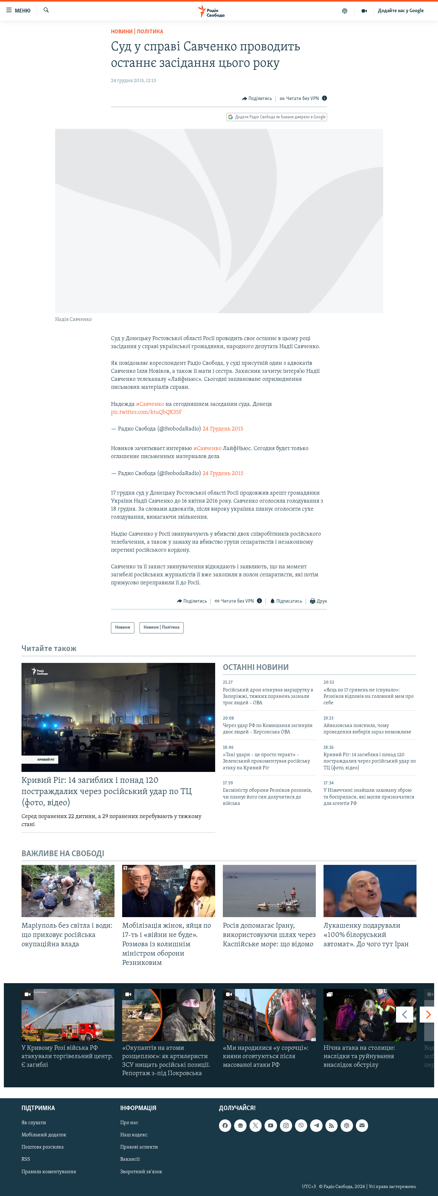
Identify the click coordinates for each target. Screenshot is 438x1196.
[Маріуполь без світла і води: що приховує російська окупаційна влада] (67, 891)
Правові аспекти (139, 1147)
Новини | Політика (137, 32)
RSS (25, 1159)
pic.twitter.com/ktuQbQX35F (146, 412)
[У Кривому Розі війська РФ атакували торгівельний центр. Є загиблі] (67, 1015)
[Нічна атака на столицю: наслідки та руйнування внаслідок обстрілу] (370, 1015)
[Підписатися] (362, 1125)
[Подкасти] (345, 10)
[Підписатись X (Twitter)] (255, 1125)
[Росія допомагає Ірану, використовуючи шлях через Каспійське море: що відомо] (269, 891)
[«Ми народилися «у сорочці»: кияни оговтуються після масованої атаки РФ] (269, 1015)
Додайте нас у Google (401, 10)
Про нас (129, 1122)
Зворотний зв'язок (141, 1172)
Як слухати (33, 1122)
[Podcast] (347, 1125)
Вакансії (130, 1159)
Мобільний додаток (43, 1135)
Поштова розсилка (42, 1147)
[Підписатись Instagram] (286, 1125)
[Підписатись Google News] (240, 1125)
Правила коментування (48, 1172)
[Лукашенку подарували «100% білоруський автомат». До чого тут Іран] (370, 891)
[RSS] (331, 1125)
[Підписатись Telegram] (316, 1125)
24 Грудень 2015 (223, 429)
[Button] (257, 99)
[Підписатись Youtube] (271, 1125)
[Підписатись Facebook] (225, 1125)
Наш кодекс (133, 1135)
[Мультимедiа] (364, 10)
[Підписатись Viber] (301, 1125)
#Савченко (150, 404)
